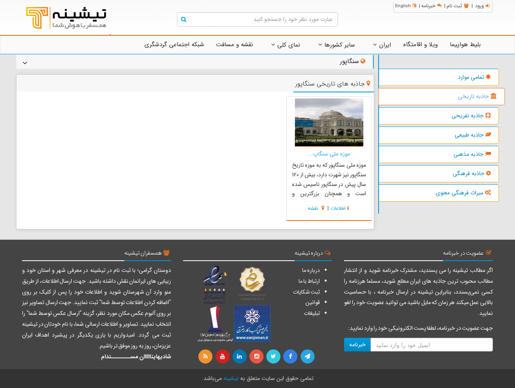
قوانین (312, 302)
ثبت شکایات (306, 292)
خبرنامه (428, 6)
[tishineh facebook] (290, 356)
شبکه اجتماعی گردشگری (174, 44)
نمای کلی (287, 45)
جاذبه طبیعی (469, 135)
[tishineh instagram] (257, 356)
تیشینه (231, 378)
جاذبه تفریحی (467, 115)
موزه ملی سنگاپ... (329, 153)
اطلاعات (338, 208)
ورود (479, 6)
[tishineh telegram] (307, 356)
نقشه (314, 208)
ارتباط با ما (309, 281)
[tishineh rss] (206, 356)
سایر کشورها (338, 45)
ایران (384, 45)
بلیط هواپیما (465, 44)
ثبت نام (454, 6)
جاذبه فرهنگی (468, 173)
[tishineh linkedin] (240, 356)
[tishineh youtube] (222, 356)
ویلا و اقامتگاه (420, 44)
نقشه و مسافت (234, 44)
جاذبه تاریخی (473, 96)
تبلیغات (312, 313)
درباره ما (311, 270)
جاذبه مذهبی (468, 154)
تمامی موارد (471, 77)
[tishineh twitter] (274, 356)
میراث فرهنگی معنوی (459, 192)
